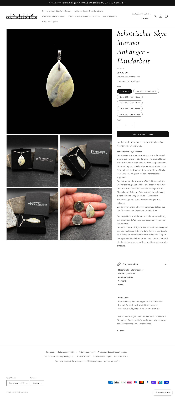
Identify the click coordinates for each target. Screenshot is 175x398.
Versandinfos (145, 323)
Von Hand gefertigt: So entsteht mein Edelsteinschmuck (78, 361)
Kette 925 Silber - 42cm (130, 97)
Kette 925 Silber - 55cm (130, 114)
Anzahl (119, 120)
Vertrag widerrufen (112, 361)
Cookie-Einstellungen (102, 356)
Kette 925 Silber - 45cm (130, 103)
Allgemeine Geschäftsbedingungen (112, 352)
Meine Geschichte (121, 356)
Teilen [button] (122, 330)
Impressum (51, 352)
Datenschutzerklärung (67, 352)
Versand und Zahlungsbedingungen (60, 356)
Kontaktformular (84, 356)
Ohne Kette (125, 91)
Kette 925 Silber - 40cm (146, 91)
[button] (155, 16)
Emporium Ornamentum (20, 392)
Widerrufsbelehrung (87, 352)
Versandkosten (134, 76)
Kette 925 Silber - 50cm (130, 108)
